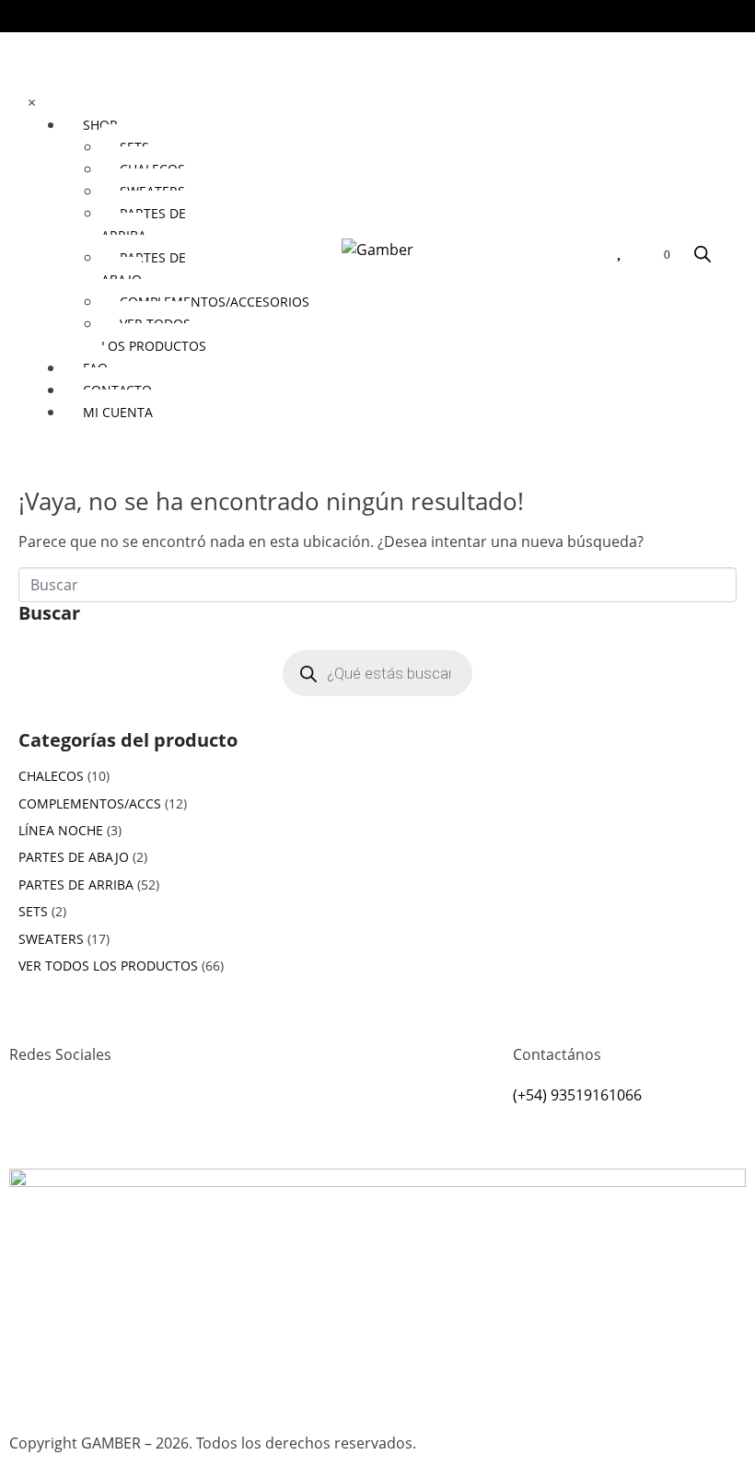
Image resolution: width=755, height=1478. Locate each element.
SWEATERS (51, 939)
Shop (100, 125)
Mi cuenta (118, 412)
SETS (33, 911)
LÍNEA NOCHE (60, 830)
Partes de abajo (143, 268)
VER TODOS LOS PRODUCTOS (108, 965)
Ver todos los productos (153, 335)
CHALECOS (51, 776)
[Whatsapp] (82, 1122)
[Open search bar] (702, 254)
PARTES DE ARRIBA (76, 884)
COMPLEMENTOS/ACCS (89, 803)
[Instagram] (32, 1122)
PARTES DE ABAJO (73, 857)
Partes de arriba (143, 224)
